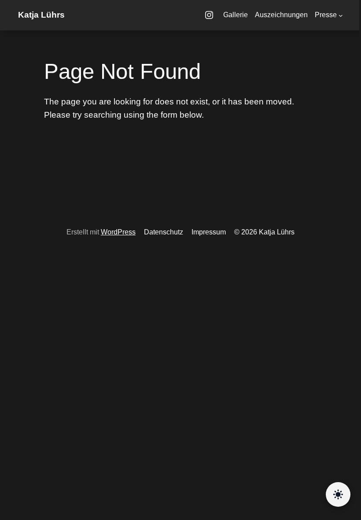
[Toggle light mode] (338, 495)
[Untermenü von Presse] (341, 15)
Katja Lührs (41, 14)
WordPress (118, 232)
